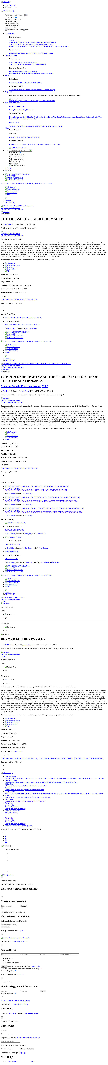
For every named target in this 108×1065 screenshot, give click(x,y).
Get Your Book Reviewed (39, 117)
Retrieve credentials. (21, 941)
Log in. (21, 931)
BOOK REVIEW (15, 488)
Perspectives (18, 71)
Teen (28, 62)
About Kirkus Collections (30, 137)
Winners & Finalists (15, 82)
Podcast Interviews (11, 26)
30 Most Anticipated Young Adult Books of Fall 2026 (34, 183)
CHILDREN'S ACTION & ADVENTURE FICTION (19, 300)
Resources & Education (17, 106)
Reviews (8, 200)
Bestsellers (12, 53)
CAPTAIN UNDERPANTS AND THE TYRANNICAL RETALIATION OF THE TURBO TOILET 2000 (41, 501)
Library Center (14, 122)
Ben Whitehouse (31, 328)
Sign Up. (23, 1053)
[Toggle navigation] (2, 11)
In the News (24, 73)
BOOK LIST (11, 183)
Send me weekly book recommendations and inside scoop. (20, 969)
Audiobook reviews (12, 19)
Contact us (8, 803)
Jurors (40, 82)
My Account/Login (43, 797)
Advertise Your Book (51, 793)
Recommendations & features (40, 126)
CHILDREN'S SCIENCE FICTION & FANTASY (56, 758)
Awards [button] (7, 75)
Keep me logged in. (7, 971)
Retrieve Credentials (27, 1049)
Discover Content (15, 144)
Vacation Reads (48, 53)
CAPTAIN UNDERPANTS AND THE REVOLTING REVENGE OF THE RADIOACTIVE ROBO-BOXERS (43, 512)
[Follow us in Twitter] (6, 838)
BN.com (20, 210)
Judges (53, 90)
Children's (65, 46)
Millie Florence (8, 645)
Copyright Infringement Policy (15, 809)
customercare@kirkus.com (31, 1013)
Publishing (22, 110)
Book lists (19, 53)
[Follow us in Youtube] (6, 842)
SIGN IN (12, 5)
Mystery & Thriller (33, 64)
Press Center (29, 801)
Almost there (5, 927)
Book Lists (15, 782)
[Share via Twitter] (11, 191)
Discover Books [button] (10, 776)
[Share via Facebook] (12, 189)
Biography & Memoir (41, 44)
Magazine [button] (8, 92)
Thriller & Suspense (28, 42)
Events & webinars (56, 126)
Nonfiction (30, 44)
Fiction (20, 42)
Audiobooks (13, 42)
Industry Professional (12, 963)
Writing (11, 110)
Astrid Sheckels (28, 645)
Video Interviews (11, 24)
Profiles (11, 71)
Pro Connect (9, 28)
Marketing (29, 110)
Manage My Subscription (28, 790)
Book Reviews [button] (10, 33)
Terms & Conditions (12, 807)
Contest (19, 801)
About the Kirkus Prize (30, 82)
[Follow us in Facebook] (5, 836)
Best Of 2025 (38, 53)
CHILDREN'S (10, 202)
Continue (24, 906)
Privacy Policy (10, 805)
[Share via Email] (11, 193)
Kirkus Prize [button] (9, 784)
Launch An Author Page (52, 144)
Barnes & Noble (11, 210)
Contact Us (9, 818)
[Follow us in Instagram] (6, 840)
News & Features (11, 21)
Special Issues (22, 101)
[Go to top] (6, 846)
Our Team (13, 801)
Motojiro (28, 534)
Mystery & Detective (42, 42)
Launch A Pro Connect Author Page (25, 119)
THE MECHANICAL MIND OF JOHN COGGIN (22, 325)
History (50, 44)
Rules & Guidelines (44, 90)
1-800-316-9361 (12, 1013)
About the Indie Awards (17, 90)
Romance (52, 42)
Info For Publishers (40, 801)
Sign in (4, 966)
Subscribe (51, 101)
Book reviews (10, 17)
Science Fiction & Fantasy (18, 44)
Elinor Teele (7, 224)
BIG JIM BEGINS (11, 559)
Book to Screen (14, 73)
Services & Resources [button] (12, 103)
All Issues (30, 101)
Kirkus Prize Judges (40, 786)
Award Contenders (31, 90)
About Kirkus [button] (9, 799)
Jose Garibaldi (44, 562)
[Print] (7, 195)
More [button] (7, 128)
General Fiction (14, 62)
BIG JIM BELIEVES (12, 544)
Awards (25, 71)
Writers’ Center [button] (10, 792)
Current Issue (13, 101)
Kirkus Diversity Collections (14, 797)
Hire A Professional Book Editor (20, 117)
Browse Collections (15, 137)
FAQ (23, 801)
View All (12, 40)
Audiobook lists (28, 53)
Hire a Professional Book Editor (15, 793)
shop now (4, 208)
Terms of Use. (35, 966)
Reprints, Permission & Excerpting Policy (12, 811)
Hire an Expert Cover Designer (81, 117)
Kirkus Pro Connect (30, 797)
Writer (7, 960)
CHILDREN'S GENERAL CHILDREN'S (88, 758)
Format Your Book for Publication (59, 117)
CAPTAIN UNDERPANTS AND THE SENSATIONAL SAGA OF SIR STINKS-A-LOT (36, 490)
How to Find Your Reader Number (28, 1038)
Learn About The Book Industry (92, 793)
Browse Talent (26, 144)
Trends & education (15, 126)
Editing (16, 110)
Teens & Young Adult (55, 46)
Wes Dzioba (42, 534)
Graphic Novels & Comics (39, 46)
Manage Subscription (41, 101)
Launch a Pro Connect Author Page (70, 793)
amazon (3, 210)
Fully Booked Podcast (46, 73)
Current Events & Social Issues (19, 46)
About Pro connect (37, 144)
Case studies (26, 126)
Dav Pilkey (7, 391)
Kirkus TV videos (64, 782)
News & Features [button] (11, 55)
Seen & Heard (32, 71)
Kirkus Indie (18, 751)
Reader (7, 958)
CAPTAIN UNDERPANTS (14, 530)
